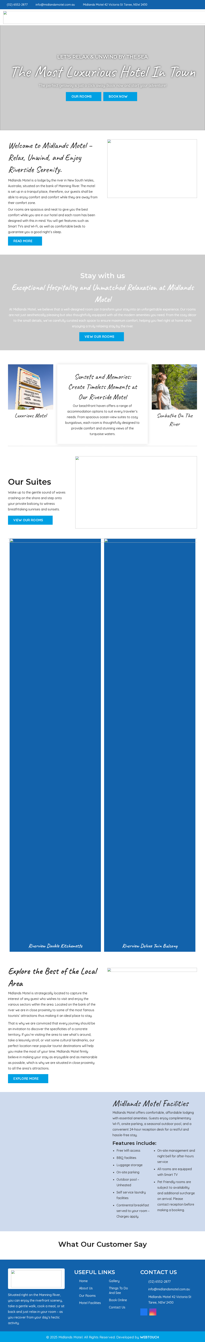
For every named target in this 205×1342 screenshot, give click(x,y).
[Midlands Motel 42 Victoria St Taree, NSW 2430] (144, 1299)
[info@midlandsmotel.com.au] (144, 1289)
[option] (55, 745)
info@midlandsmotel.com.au (169, 1289)
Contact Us (117, 1307)
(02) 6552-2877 (159, 1282)
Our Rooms (87, 1296)
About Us (86, 1288)
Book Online (118, 1300)
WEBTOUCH (149, 1337)
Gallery (114, 1281)
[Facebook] (193, 4)
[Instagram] (200, 5)
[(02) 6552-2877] (144, 1281)
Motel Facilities (90, 1303)
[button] (5, 746)
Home (83, 1281)
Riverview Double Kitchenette (55, 945)
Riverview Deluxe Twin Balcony (149, 945)
